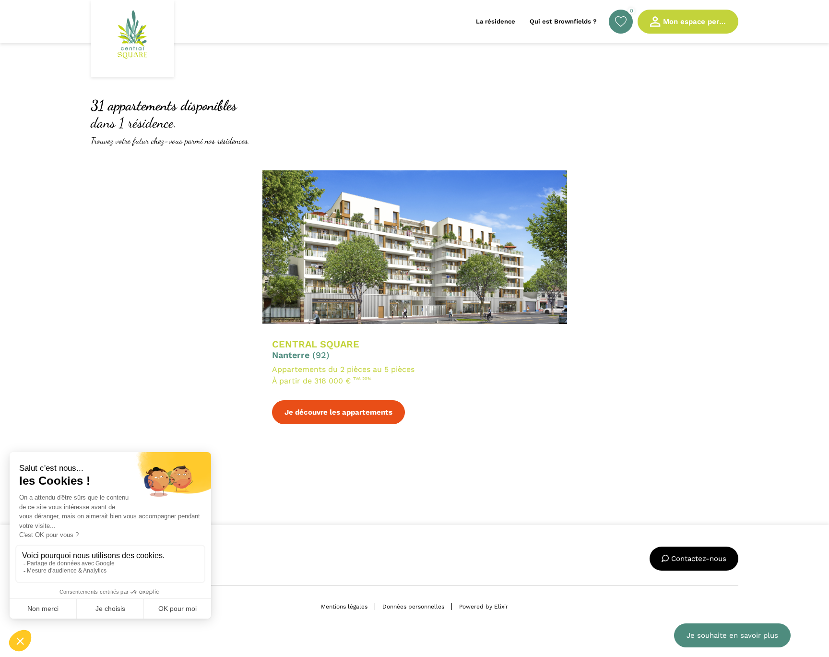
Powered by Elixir (483, 606)
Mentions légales (344, 606)
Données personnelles (413, 606)
